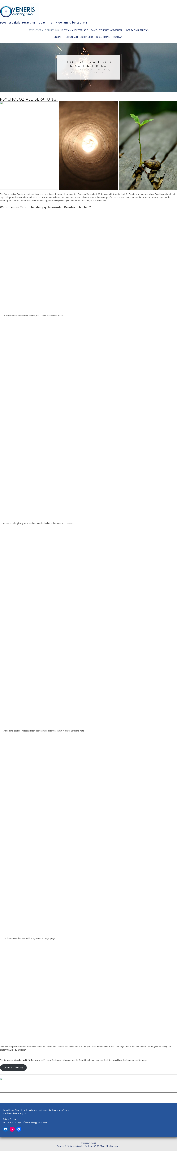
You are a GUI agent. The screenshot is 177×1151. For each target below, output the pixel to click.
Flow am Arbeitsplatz (74, 30)
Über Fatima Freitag (137, 30)
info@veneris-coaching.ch (14, 1113)
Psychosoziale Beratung (44, 30)
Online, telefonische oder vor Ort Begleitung (82, 36)
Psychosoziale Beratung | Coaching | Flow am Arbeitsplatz (43, 22)
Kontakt (118, 36)
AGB (94, 1143)
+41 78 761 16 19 (11, 1122)
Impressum (86, 1143)
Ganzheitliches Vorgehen (106, 30)
